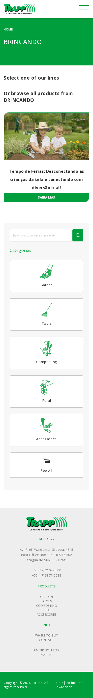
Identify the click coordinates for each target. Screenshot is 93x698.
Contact (46, 640)
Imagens (46, 655)
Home (8, 29)
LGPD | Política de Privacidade (68, 685)
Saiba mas (46, 197)
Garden (46, 597)
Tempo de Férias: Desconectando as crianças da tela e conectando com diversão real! (46, 179)
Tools (46, 601)
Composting (46, 606)
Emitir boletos (46, 650)
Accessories (47, 614)
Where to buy (46, 635)
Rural (47, 610)
